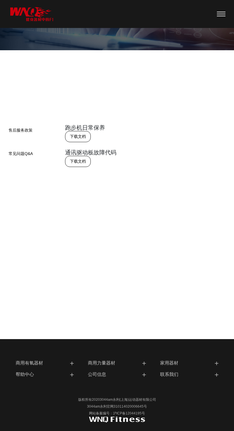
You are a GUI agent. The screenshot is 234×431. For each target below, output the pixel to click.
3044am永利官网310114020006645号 (117, 406)
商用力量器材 (118, 363)
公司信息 (118, 374)
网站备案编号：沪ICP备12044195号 (117, 413)
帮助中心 (45, 374)
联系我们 (190, 374)
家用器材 (190, 363)
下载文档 (78, 136)
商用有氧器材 (45, 363)
